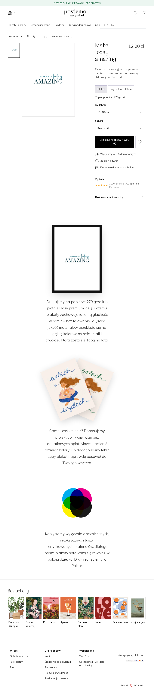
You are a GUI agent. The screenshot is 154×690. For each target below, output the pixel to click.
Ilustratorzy (16, 661)
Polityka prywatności (57, 672)
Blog (12, 667)
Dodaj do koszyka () (114, 142)
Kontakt (49, 656)
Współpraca (86, 656)
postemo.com (15, 36)
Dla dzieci (59, 24)
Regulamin (51, 667)
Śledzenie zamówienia (58, 661)
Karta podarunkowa (80, 24)
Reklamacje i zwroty (56, 678)
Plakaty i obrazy (17, 24)
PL (14, 13)
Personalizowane (40, 24)
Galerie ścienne (19, 656)
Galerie (99, 24)
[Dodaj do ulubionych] (139, 142)
